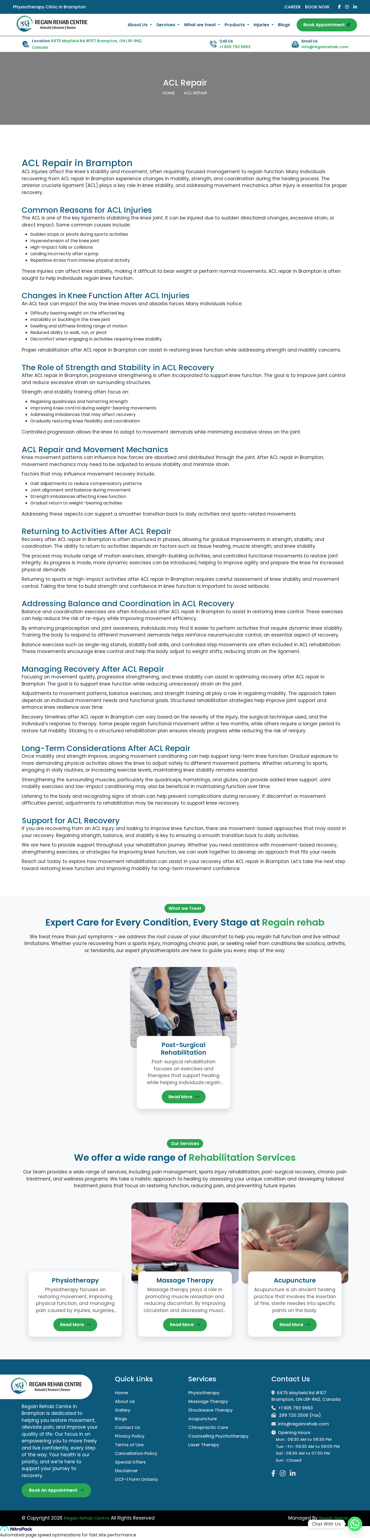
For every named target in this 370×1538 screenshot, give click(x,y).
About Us (125, 1401)
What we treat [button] (200, 25)
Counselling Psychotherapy (218, 1436)
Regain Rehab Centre (86, 1518)
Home (169, 93)
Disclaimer (126, 1471)
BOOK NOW (317, 7)
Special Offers (130, 1462)
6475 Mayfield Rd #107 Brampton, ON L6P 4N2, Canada (305, 1396)
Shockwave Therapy (210, 1410)
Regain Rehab (333, 1518)
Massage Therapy (208, 1401)
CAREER (292, 7)
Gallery (122, 1410)
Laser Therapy (203, 1445)
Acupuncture (202, 1419)
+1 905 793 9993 (295, 1408)
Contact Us (127, 1427)
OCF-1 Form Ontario (136, 1479)
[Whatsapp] (355, 1524)
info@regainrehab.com (303, 1424)
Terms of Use (129, 1445)
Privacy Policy (129, 1436)
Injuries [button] (262, 25)
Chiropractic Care (208, 1427)
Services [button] (166, 25)
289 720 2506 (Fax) (299, 1415)
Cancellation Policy (136, 1453)
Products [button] (235, 25)
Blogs (284, 25)
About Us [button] (138, 25)
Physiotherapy (204, 1393)
